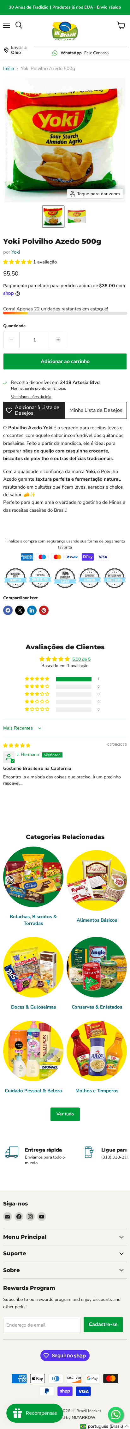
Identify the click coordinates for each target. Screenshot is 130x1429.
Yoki (15, 252)
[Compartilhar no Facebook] (8, 610)
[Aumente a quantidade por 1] (58, 340)
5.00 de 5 (81, 659)
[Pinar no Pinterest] (44, 610)
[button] (53, 216)
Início (8, 68)
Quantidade (14, 326)
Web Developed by (65, 1417)
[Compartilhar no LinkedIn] (32, 610)
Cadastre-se (103, 1324)
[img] (16, 746)
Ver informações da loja (31, 397)
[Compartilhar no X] (20, 610)
